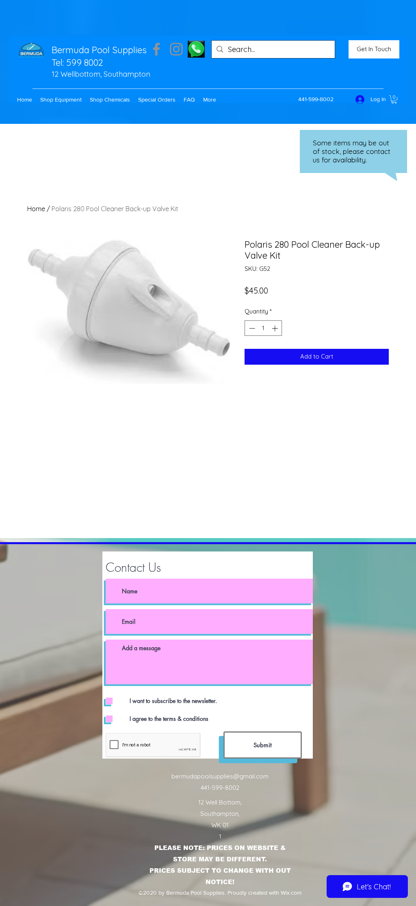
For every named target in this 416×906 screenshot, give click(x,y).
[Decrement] (251, 328)
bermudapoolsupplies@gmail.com (220, 776)
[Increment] (275, 328)
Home (36, 209)
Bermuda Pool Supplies (99, 50)
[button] (61, 99)
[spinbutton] (263, 328)
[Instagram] (176, 49)
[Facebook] (156, 49)
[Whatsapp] (196, 49)
